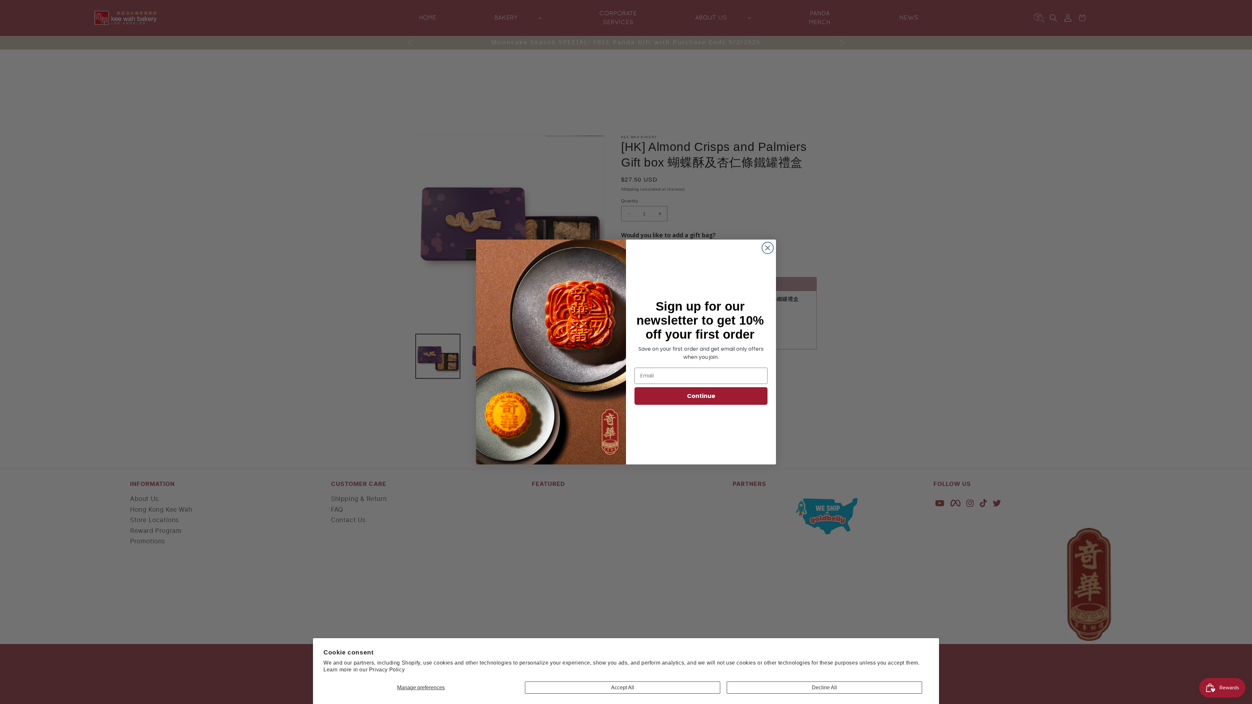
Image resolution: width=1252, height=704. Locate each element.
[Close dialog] (767, 248)
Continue (701, 396)
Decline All (824, 687)
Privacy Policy (387, 669)
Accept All (622, 687)
